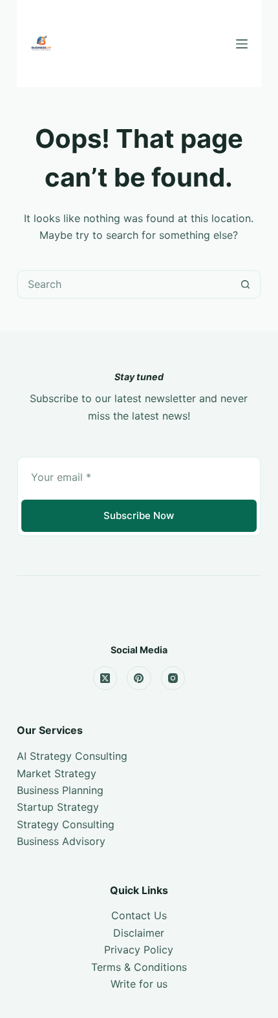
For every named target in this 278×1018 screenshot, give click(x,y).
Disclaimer (138, 932)
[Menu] (242, 44)
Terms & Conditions (139, 967)
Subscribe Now (138, 515)
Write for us (139, 983)
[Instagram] (173, 678)
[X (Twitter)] (105, 678)
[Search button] (245, 284)
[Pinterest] (139, 678)
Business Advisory (61, 841)
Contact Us (139, 915)
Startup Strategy (58, 806)
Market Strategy (56, 773)
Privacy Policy (138, 949)
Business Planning (60, 790)
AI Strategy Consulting (72, 755)
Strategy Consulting (65, 824)
